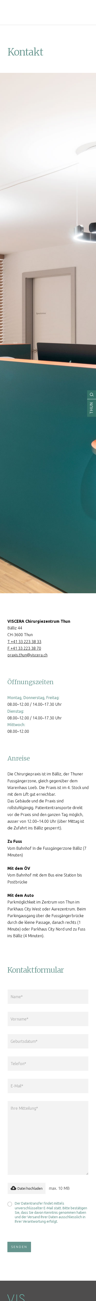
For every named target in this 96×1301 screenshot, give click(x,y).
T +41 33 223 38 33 (24, 641)
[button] (26, 1188)
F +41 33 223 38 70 (24, 648)
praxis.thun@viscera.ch (27, 655)
